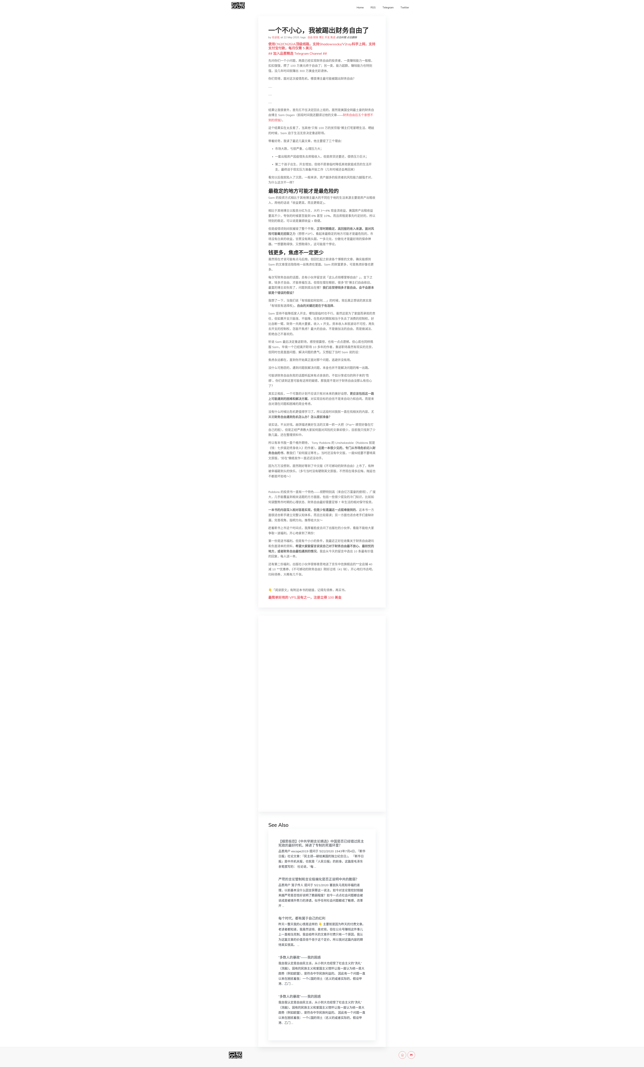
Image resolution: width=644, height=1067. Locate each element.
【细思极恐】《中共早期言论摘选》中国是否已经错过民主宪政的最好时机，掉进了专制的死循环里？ (321, 843)
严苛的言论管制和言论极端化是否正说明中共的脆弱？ (318, 879)
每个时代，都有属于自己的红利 (301, 918)
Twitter (404, 7)
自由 (310, 37)
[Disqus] (322, 671)
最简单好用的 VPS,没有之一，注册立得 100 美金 (304, 597)
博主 (321, 37)
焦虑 (332, 37)
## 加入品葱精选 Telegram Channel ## (297, 53)
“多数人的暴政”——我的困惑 (299, 957)
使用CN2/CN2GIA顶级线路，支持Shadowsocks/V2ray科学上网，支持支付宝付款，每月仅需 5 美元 (321, 46)
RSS (373, 7)
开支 (327, 37)
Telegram (388, 7)
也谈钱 (275, 37)
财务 (315, 37)
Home (360, 7)
